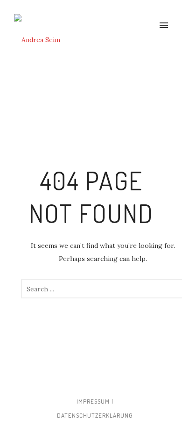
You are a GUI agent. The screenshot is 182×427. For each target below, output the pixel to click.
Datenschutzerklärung (95, 415)
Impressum (93, 401)
